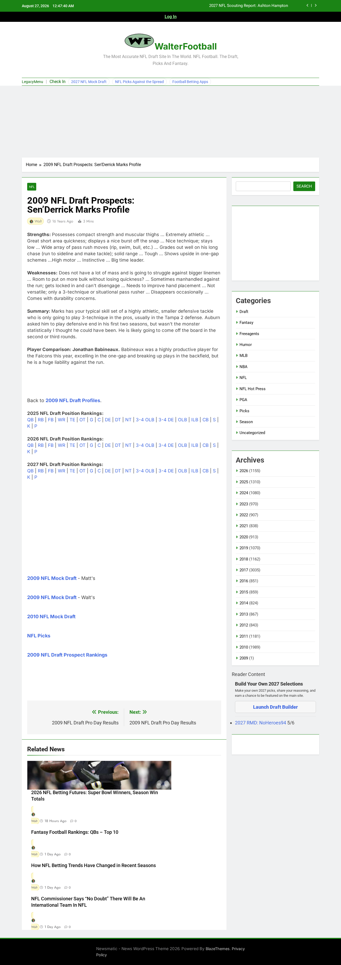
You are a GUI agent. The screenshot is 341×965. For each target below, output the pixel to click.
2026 (243, 470)
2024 (243, 492)
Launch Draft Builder (275, 707)
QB (30, 419)
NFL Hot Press (252, 388)
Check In (58, 81)
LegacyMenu (32, 82)
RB (41, 419)
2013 (243, 614)
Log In (171, 16)
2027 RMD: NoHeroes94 (261, 722)
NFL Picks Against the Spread (139, 82)
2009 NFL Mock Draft (52, 578)
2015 (243, 592)
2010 (243, 647)
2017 (243, 570)
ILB (194, 419)
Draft (243, 311)
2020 (243, 537)
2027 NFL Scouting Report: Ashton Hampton (248, 6)
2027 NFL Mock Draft (89, 82)
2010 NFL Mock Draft (51, 616)
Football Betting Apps (190, 82)
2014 (243, 603)
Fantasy (246, 322)
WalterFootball (186, 46)
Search (304, 186)
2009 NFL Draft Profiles (73, 400)
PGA (243, 399)
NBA (243, 366)
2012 (243, 625)
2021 (243, 525)
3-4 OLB (145, 419)
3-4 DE (166, 419)
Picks (244, 411)
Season (246, 421)
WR (61, 419)
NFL (31, 186)
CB (205, 419)
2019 (243, 548)
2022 (243, 515)
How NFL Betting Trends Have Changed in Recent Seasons (93, 865)
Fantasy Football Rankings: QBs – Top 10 (74, 832)
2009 (243, 658)
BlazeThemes (218, 948)
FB (51, 419)
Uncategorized (252, 432)
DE (108, 419)
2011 (243, 636)
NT (128, 419)
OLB (182, 419)
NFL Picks (38, 635)
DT (118, 419)
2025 (243, 482)
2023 (243, 504)
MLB (243, 355)
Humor (245, 344)
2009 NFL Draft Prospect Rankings (67, 655)
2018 (243, 559)
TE (72, 419)
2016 (243, 581)
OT (82, 419)
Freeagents (249, 333)
